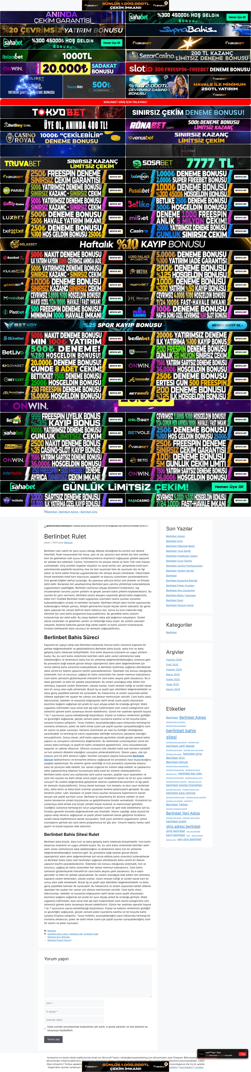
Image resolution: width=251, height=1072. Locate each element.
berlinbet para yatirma (180, 793)
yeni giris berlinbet (189, 839)
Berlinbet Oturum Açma (179, 605)
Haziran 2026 (174, 659)
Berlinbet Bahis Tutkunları (181, 595)
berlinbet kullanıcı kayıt (193, 778)
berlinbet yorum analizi (191, 818)
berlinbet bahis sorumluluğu (176, 742)
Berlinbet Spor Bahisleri (58, 937)
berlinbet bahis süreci (57, 934)
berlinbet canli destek (180, 746)
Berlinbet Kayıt (174, 600)
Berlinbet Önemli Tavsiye (59, 940)
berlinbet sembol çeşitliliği (196, 797)
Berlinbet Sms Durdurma (180, 590)
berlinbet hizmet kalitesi (175, 770)
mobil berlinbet (197, 835)
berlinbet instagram (192, 770)
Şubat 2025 (173, 679)
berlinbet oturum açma (191, 789)
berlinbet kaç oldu (190, 773)
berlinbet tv (188, 801)
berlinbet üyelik (91, 934)
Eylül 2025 (172, 664)
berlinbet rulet (76, 934)
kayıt (188, 835)
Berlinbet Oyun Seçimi (179, 560)
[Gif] (125, 244)
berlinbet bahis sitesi (181, 734)
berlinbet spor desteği (174, 801)
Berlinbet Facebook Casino (182, 556)
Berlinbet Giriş (174, 541)
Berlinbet (51, 930)
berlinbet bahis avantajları (175, 722)
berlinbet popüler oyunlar (175, 797)
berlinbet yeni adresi (173, 818)
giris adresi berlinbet (183, 826)
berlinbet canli (193, 742)
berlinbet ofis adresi (173, 789)
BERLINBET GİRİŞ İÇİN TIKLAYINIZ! (125, 102)
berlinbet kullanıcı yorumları (176, 782)
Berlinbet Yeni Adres (183, 813)
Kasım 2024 (173, 689)
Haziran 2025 (174, 669)
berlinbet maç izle (194, 782)
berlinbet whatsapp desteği (176, 809)
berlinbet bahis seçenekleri (176, 726)
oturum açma (171, 840)
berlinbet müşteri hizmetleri (184, 785)
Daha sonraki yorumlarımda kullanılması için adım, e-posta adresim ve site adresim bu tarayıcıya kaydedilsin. (97, 1028)
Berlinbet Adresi (175, 536)
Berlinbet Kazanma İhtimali (181, 580)
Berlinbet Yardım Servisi (180, 570)
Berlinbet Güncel (177, 762)
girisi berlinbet (175, 831)
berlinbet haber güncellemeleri (177, 766)
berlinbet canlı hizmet (174, 750)
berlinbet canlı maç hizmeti (194, 750)
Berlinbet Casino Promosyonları (184, 565)
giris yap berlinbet (193, 831)
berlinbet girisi (192, 753)
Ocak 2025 (172, 684)
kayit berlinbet (175, 835)
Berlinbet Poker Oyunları (180, 585)
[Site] (62, 176)
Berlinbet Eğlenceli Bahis (180, 546)
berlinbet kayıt (171, 774)
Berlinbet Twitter (177, 804)
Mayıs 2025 (173, 674)
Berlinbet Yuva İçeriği (178, 551)
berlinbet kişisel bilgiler (175, 778)
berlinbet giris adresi (174, 754)
